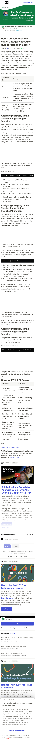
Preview (15, 546)
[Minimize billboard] (32, 699)
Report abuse (23, 556)
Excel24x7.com (14, 458)
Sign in (11, 553)
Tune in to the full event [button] (17, 731)
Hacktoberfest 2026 (8, 598)
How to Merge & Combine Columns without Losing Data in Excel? (17, 640)
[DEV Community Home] (7, 2)
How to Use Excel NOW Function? (13, 654)
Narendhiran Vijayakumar (10, 447)
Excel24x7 (28, 26)
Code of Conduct (12, 556)
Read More (5, 528)
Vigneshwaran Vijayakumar (14, 26)
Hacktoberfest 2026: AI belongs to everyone (13, 586)
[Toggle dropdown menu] (32, 462)
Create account (28, 2)
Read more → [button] (7, 609)
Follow (18, 624)
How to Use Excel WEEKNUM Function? (13, 647)
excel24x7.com (19, 30)
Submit (7, 546)
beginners (16, 48)
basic (23, 48)
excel (4, 48)
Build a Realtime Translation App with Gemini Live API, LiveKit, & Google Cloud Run (16, 490)
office (9, 48)
